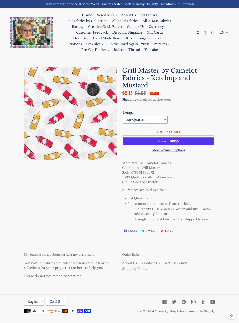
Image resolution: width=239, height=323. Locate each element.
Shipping (129, 99)
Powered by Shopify (201, 311)
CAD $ (55, 302)
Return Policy (176, 263)
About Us (129, 263)
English (33, 302)
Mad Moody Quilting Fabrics (167, 311)
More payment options (168, 150)
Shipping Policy (134, 269)
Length (128, 113)
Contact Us (151, 263)
